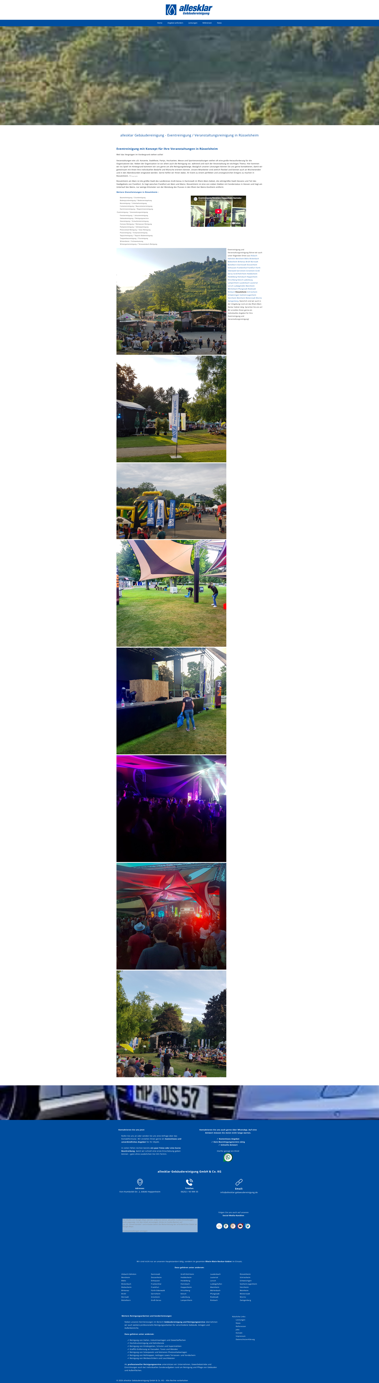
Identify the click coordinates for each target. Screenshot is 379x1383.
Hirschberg (232, 280)
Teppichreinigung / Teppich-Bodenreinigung (136, 235)
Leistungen (192, 23)
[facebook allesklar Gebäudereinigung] (226, 1228)
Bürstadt (254, 262)
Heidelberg (232, 277)
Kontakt (239, 1333)
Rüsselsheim (245, 1274)
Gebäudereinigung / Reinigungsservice (134, 218)
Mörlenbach (233, 289)
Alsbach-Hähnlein (128, 1274)
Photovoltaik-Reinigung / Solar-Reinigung (135, 230)
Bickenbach (254, 259)
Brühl (248, 262)
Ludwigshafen (239, 286)
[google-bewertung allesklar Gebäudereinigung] (219, 1228)
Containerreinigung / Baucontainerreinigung (136, 206)
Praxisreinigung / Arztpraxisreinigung (133, 232)
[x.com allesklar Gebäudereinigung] (248, 1228)
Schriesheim (252, 292)
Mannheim (250, 286)
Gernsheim (241, 271)
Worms (259, 298)
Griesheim (250, 271)
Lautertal (254, 283)
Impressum (241, 1336)
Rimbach (231, 292)
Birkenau (241, 262)
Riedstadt (252, 289)
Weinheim (241, 298)
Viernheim (232, 298)
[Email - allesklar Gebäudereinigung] (239, 1185)
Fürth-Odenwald (158, 1290)
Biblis (246, 259)
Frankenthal (242, 268)
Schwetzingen (233, 295)
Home (159, 23)
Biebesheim (232, 262)
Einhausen (232, 268)
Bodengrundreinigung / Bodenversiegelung (136, 200)
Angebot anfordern (175, 23)
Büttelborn (232, 265)
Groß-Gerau (156, 1300)
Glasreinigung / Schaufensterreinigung (134, 221)
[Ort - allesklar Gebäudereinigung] (139, 1185)
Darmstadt (241, 265)
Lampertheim (233, 283)
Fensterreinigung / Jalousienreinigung (134, 215)
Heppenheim (252, 277)
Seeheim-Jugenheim (248, 295)
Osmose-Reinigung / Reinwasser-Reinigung (136, 224)
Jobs (237, 1329)
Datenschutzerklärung (245, 1339)
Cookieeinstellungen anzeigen (135, 1231)
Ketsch (240, 280)
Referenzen (207, 23)
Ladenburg (248, 280)
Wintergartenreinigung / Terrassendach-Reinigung (138, 244)
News (219, 23)
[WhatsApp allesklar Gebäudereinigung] (228, 1161)
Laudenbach (244, 283)
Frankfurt (251, 268)
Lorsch (230, 286)
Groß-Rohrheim (239, 274)
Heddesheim (252, 274)
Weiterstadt (251, 298)
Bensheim (240, 259)
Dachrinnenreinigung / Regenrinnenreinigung (136, 209)
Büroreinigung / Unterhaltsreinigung (133, 203)
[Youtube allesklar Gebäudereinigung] (240, 1228)
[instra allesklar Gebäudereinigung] (233, 1228)
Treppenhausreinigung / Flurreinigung (134, 238)
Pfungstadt (242, 289)
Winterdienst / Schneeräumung (131, 241)
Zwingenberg (233, 301)
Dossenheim (252, 265)
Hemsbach (241, 277)
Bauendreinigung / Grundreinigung (133, 197)
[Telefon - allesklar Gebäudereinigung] (189, 1185)
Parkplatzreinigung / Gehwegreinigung (134, 227)
